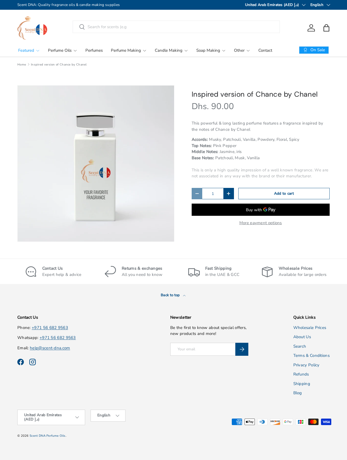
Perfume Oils (60, 50)
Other (239, 50)
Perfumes (94, 50)
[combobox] (176, 27)
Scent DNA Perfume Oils (48, 436)
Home (21, 64)
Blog (297, 393)
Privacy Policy (306, 365)
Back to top (171, 295)
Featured (26, 50)
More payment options (260, 223)
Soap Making (208, 50)
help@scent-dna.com (50, 348)
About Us (302, 337)
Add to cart (284, 193)
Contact (265, 50)
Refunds (301, 374)
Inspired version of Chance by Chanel (59, 64)
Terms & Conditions (311, 355)
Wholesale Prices (309, 327)
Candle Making (168, 50)
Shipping (301, 383)
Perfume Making (126, 50)
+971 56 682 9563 (50, 327)
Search (299, 346)
